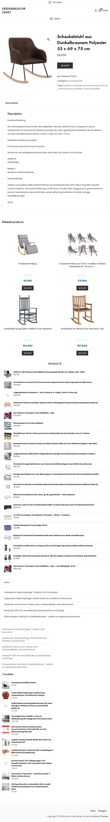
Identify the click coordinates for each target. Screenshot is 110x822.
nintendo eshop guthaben (70, 88)
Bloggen (102, 811)
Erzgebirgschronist (13, 10)
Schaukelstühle (75, 81)
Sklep (93, 811)
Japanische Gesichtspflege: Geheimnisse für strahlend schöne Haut (38, 598)
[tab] (11, 103)
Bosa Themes (101, 816)
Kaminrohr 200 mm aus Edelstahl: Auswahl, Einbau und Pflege (34, 610)
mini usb (104, 85)
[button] (55, 18)
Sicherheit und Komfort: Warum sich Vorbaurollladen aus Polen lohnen (38, 604)
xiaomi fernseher (92, 88)
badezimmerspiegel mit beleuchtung (81, 85)
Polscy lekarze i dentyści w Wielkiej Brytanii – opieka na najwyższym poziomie (42, 616)
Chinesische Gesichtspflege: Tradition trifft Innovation (31, 592)
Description (12, 103)
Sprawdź (65, 65)
